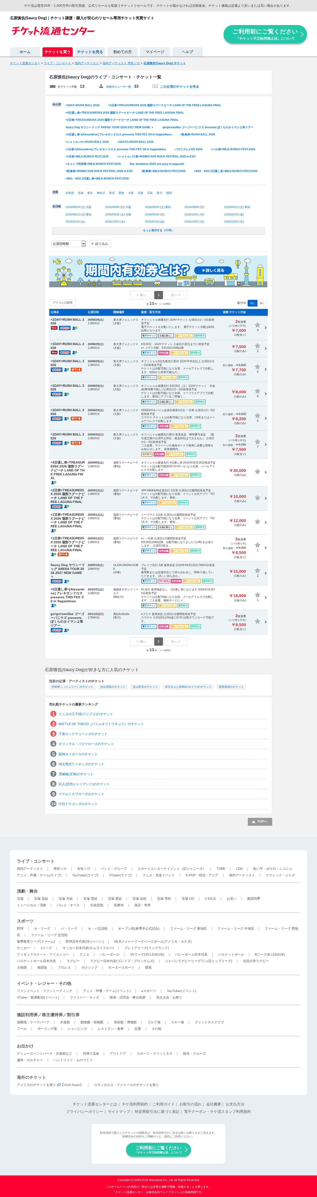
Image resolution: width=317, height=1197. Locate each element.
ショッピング (77, 1029)
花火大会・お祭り (169, 997)
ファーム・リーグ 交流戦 (49, 935)
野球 (20, 928)
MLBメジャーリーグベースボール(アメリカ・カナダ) (153, 941)
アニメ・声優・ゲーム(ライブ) (39, 875)
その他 (156, 1029)
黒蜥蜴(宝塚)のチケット (76, 774)
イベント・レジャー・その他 (44, 983)
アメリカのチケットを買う (36, 1085)
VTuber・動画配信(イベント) (38, 997)
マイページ (155, 52)
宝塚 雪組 (90, 898)
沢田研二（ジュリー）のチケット (72, 686)
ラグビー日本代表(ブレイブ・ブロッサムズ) (122, 961)
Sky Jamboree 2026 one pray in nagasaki (156, 164)
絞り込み (101, 244)
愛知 (121, 193)
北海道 (69, 193)
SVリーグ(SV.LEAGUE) (147, 954)
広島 (150, 193)
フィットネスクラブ (209, 1022)
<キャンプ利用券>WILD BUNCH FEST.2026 (93, 164)
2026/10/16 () (155, 221)
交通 (137, 1029)
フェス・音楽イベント (158, 875)
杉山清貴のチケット (113, 686)
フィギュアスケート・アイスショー (43, 954)
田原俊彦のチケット (231, 686)
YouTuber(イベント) (181, 991)
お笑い (231, 898)
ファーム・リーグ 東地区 (188, 928)
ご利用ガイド (163, 1104)
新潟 (112, 193)
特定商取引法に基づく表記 (157, 1112)
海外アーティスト (242, 875)
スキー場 (177, 1022)
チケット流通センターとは (95, 1104)
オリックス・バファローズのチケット (86, 744)
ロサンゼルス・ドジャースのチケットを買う (126, 1085)
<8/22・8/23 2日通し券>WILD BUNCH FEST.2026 (225, 171)
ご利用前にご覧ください (265, 34)
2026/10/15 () (115, 221)
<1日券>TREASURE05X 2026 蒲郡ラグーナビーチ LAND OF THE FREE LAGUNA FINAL (164, 105)
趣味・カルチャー (30, 1060)
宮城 (80, 193)
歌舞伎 (119, 905)
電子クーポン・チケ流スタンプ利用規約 (217, 1112)
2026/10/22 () (234, 221)
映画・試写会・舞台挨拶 (128, 997)
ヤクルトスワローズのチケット (81, 794)
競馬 (148, 967)
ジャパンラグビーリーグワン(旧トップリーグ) (198, 961)
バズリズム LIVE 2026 (188, 149)
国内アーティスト (30, 869)
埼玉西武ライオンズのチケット (81, 764)
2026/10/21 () (194, 221)
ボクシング (89, 967)
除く (262, 303)
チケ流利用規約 (135, 1104)
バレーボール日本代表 (191, 954)
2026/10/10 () (75, 221)
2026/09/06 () (194, 207)
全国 (55, 192)
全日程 (56, 206)
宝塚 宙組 (139, 898)
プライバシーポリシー (84, 1112)
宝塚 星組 (115, 898)
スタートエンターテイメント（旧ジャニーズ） (172, 869)
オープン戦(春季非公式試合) (138, 928)
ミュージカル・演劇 (31, 905)
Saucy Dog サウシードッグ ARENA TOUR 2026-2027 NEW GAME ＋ (109, 127)
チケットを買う (58, 52)
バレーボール (110, 954)
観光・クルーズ (194, 1053)
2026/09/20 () (155, 214)
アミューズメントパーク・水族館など (44, 1053)
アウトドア (118, 1053)
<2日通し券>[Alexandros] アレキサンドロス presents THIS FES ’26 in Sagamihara (118, 134)
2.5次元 (210, 898)
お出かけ (25, 1046)
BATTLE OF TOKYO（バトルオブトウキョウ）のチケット (101, 724)
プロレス (64, 967)
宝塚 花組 (41, 898)
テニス (84, 954)
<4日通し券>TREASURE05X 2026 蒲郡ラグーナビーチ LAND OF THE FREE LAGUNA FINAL (124, 112)
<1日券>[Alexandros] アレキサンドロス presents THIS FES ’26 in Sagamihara (115, 149)
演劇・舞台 (27, 891)
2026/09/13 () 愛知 (78, 214)
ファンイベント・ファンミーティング (44, 991)
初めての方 (122, 52)
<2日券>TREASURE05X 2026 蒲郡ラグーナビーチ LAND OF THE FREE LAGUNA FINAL (121, 120)
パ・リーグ (69, 928)
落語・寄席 (142, 905)
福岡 (169, 193)
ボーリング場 (47, 1029)
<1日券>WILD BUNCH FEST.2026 (87, 156)
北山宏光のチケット (145, 686)
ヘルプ (187, 52)
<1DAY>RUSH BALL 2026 (82, 105)
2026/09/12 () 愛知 (237, 207)
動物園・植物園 (92, 1022)
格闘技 (42, 967)
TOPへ (262, 821)
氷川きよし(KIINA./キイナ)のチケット (188, 686)
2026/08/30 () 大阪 (118, 207)
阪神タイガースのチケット (78, 754)
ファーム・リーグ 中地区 (235, 928)
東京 (90, 193)
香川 (159, 193)
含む (252, 303)
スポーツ (25, 921)
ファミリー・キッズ (84, 997)
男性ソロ (60, 869)
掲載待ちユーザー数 (118, 86)
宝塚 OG (188, 898)
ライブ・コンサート (36, 861)
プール (22, 1029)
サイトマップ (119, 1112)
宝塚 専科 (164, 898)
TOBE (221, 869)
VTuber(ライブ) (120, 875)
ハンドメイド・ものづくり (73, 1060)
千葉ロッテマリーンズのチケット (83, 734)
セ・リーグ (42, 928)
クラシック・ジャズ (280, 875)
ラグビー (73, 961)
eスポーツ (148, 991)
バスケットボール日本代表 (36, 961)
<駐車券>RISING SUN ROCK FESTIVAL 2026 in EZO (99, 171)
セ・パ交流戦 (97, 928)
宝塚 (20, 898)
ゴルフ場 (153, 1022)
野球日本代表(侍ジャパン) (85, 941)
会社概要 (213, 1104)
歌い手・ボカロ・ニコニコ (272, 869)
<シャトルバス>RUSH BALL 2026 (87, 142)
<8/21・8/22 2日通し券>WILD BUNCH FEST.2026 (97, 178)
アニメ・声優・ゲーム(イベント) (107, 991)
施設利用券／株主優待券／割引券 (48, 1014)
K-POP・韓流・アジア (202, 875)
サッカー (23, 948)
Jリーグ (46, 948)
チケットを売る (90, 52)
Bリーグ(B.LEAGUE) (270, 954)
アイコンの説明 (62, 302)
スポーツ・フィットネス (154, 1053)
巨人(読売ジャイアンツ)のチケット (84, 784)
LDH (239, 869)
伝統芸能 (96, 905)
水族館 (65, 1022)
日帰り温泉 (91, 1053)
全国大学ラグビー (256, 961)
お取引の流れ (190, 1104)
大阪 (131, 193)
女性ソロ (83, 869)
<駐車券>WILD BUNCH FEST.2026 (163, 171)
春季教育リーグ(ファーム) (36, 941)
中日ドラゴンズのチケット (78, 804)
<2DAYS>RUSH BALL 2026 (135, 142)
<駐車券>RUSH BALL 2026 (197, 134)
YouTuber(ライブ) (85, 875)
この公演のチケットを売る (179, 86)
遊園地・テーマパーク (33, 1022)
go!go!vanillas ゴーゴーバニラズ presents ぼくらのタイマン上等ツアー (207, 127)
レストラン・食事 (111, 1029)
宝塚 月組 (66, 898)
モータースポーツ (121, 967)
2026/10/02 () (234, 214)
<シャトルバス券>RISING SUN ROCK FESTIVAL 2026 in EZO (156, 156)
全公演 (56, 104)
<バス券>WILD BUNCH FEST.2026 (233, 149)
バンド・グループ (114, 869)
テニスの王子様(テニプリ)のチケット (86, 714)
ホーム (25, 52)
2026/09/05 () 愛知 (158, 207)
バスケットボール (231, 954)
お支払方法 (235, 1104)
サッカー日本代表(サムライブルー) (88, 948)
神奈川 (101, 193)
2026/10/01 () (194, 214)
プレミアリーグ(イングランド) (146, 948)
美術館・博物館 (125, 1022)
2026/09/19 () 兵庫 (118, 214)
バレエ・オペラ (68, 905)
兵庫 (140, 193)
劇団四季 (253, 898)
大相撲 (22, 967)
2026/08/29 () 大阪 (78, 207)
